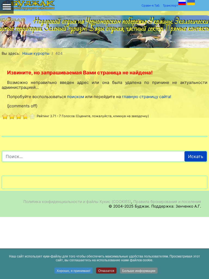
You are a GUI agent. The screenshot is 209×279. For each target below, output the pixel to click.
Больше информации (138, 270)
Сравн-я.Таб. (151, 5)
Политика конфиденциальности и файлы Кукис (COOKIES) (77, 201)
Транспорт (170, 5)
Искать (195, 156)
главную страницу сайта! (146, 96)
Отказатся (106, 270)
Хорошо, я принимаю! (73, 270)
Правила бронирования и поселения (167, 201)
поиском (75, 96)
